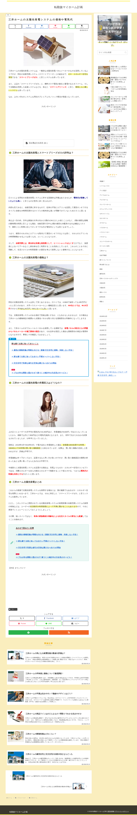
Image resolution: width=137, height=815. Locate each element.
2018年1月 (103, 358)
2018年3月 (103, 348)
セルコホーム (104, 218)
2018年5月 (103, 339)
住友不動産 (103, 255)
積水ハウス (103, 292)
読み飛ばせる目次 (36, 143)
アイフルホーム (104, 195)
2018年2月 (103, 353)
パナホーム (103, 237)
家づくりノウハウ (105, 260)
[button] (82, 26)
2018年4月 (103, 344)
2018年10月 (103, 316)
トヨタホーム (104, 227)
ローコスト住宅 (104, 246)
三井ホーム (14, 609)
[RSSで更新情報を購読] (69, 632)
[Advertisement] (49, 122)
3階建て (102, 181)
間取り (102, 301)
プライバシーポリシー (122, 811)
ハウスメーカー (104, 232)
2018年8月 (103, 325)
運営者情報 (110, 811)
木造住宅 (102, 283)
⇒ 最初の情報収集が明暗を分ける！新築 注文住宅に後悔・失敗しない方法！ (43, 350)
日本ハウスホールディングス (109, 278)
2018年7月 (103, 330)
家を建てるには (104, 264)
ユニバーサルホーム (106, 241)
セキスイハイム (104, 213)
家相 (101, 269)
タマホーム (103, 223)
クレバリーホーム (105, 204)
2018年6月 (103, 335)
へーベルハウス (104, 186)
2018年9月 (103, 321)
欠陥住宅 (102, 287)
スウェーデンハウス (106, 209)
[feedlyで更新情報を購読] (28, 632)
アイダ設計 (103, 190)
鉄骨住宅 (102, 297)
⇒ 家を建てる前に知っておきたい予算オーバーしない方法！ (36, 357)
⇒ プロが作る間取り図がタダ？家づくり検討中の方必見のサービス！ (40, 373)
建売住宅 (102, 274)
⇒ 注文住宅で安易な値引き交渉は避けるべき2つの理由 (34, 363)
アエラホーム (104, 200)
